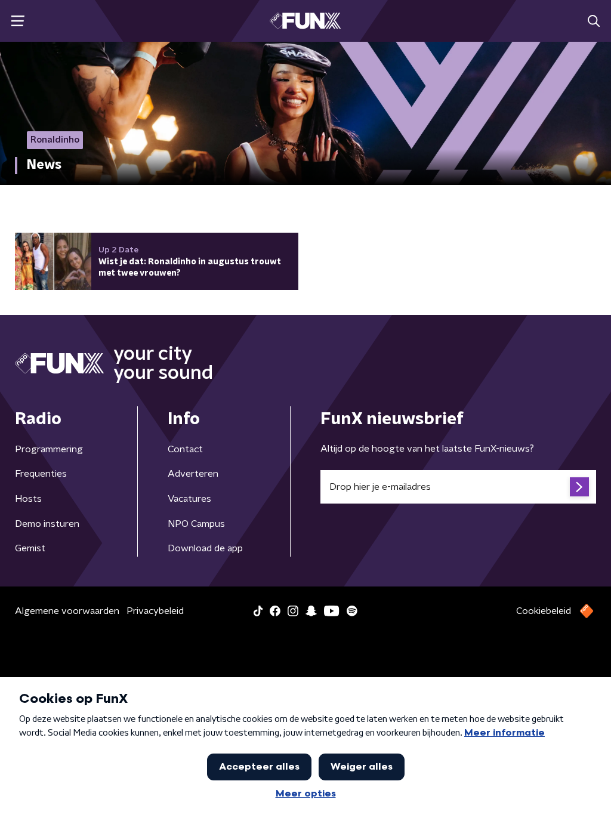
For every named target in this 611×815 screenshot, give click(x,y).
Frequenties (41, 473)
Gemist (30, 548)
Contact (185, 449)
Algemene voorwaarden (67, 611)
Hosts (28, 499)
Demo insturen (47, 524)
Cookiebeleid (543, 611)
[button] (17, 21)
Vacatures (189, 499)
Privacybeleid (155, 611)
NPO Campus (196, 524)
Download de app (205, 548)
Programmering (49, 449)
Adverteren (193, 473)
